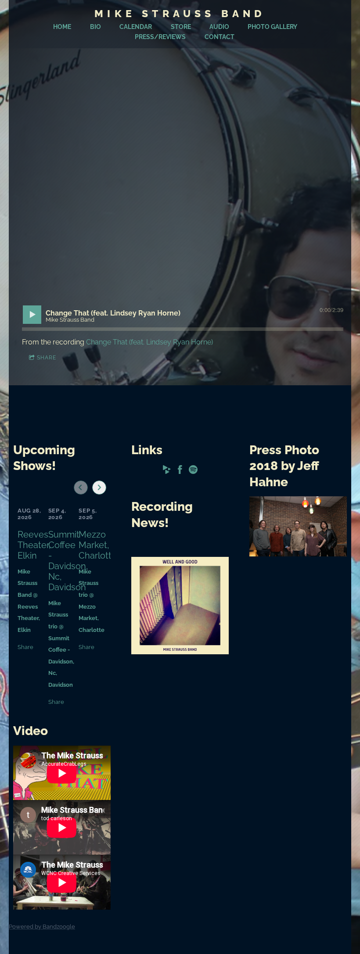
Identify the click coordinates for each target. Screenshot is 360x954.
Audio (219, 26)
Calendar (135, 26)
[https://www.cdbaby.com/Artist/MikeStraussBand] (166, 471)
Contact (219, 36)
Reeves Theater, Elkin (34, 545)
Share (46, 358)
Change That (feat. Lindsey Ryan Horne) (149, 342)
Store (181, 26)
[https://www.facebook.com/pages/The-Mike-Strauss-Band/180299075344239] (180, 471)
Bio (95, 26)
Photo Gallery (272, 26)
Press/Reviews (160, 36)
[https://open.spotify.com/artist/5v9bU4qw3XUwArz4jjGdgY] (193, 471)
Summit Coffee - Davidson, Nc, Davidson (68, 560)
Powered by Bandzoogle (42, 926)
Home (62, 26)
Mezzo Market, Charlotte (98, 545)
